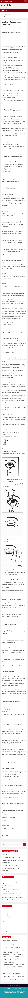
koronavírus (15, 959)
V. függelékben (11, 685)
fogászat (5, 956)
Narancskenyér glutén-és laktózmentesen (11, 893)
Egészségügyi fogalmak (7, 915)
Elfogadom (8, 996)
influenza (10, 956)
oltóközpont (5, 966)
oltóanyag (22, 964)
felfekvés (16, 952)
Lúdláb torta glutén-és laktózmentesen (10, 889)
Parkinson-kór (14, 968)
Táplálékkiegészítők (6, 927)
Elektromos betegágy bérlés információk (11, 857)
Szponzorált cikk (17, 973)
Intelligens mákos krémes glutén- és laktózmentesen (14, 895)
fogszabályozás (20, 954)
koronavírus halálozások (8, 964)
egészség (11, 950)
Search (24, 844)
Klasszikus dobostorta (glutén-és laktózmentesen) (13, 899)
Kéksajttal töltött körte (7, 885)
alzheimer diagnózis (15, 940)
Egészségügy (5, 913)
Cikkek (3, 911)
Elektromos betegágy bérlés (8, 917)
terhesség (12, 976)
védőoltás (5, 979)
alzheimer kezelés (14, 942)
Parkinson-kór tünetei (6, 970)
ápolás (11, 979)
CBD (18, 944)
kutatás (16, 964)
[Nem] (26, 992)
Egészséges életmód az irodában (9, 865)
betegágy (13, 944)
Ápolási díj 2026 (5, 854)
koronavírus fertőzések (8, 962)
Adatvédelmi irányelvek (18, 996)
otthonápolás (20, 966)
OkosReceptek (8, 877)
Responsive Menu (25, 1)
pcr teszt (22, 970)
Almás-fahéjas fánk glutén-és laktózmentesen (12, 897)
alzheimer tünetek (6, 944)
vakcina (21, 976)
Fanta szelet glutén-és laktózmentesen (11, 891)
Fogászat (4, 921)
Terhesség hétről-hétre (7, 931)
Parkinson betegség (15, 970)
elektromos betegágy (20, 950)
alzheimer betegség (6, 940)
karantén (5, 959)
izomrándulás (17, 956)
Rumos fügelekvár (6, 887)
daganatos (5, 950)
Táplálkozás (4, 929)
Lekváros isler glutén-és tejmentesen (10, 880)
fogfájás (14, 954)
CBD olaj (5, 947)
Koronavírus (4, 923)
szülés (4, 976)
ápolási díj (17, 979)
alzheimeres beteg (6, 942)
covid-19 (17, 947)
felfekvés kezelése (6, 954)
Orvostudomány (5, 925)
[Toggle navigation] (6, 10)
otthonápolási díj (6, 968)
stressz (8, 973)
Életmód (4, 919)
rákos (4, 973)
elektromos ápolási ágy (7, 952)
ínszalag (23, 979)
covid (11, 947)
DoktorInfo (6, 5)
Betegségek (4, 909)
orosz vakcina (13, 966)
